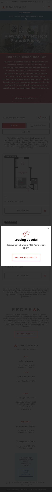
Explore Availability (26, 257)
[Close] (48, 228)
